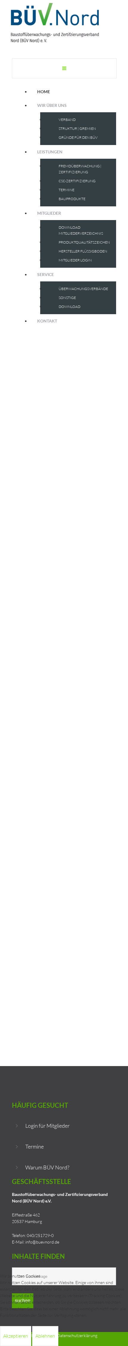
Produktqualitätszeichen (84, 242)
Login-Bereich (31, 629)
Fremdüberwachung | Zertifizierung (80, 169)
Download (69, 306)
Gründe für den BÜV (78, 137)
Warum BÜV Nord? (47, 1167)
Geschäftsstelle (38, 521)
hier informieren (26, 582)
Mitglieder (49, 213)
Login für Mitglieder (47, 1125)
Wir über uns (52, 105)
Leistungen (50, 151)
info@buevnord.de (42, 1241)
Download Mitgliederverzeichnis (81, 230)
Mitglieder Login (75, 260)
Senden (105, 895)
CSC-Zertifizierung (77, 181)
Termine (66, 190)
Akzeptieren (15, 1336)
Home (43, 91)
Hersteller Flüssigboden (83, 251)
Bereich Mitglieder (54, 548)
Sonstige (67, 297)
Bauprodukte (72, 199)
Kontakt (47, 320)
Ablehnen (45, 1336)
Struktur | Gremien (77, 128)
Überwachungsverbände (83, 288)
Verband (67, 119)
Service (45, 274)
